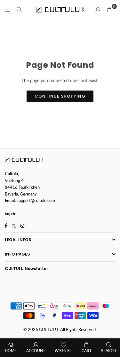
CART (87, 350)
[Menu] (7, 9)
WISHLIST (63, 350)
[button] (109, 9)
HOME (11, 350)
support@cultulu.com (36, 200)
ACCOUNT (35, 350)
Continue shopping (60, 96)
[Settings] (98, 9)
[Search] (19, 9)
